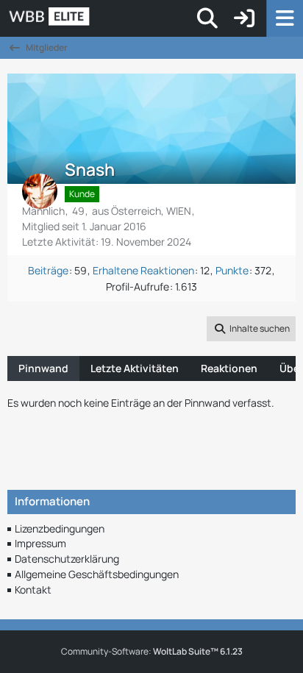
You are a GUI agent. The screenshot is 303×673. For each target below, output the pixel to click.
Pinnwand (43, 368)
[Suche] (207, 18)
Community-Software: (152, 651)
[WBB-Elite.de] (99, 18)
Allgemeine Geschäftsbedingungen (97, 574)
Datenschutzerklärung (67, 559)
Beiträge (48, 270)
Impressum (40, 543)
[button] (251, 328)
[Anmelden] (244, 18)
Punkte (232, 270)
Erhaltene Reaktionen (143, 270)
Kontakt (33, 590)
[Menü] (284, 18)
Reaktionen (229, 368)
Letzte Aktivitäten (134, 368)
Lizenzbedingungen (59, 528)
